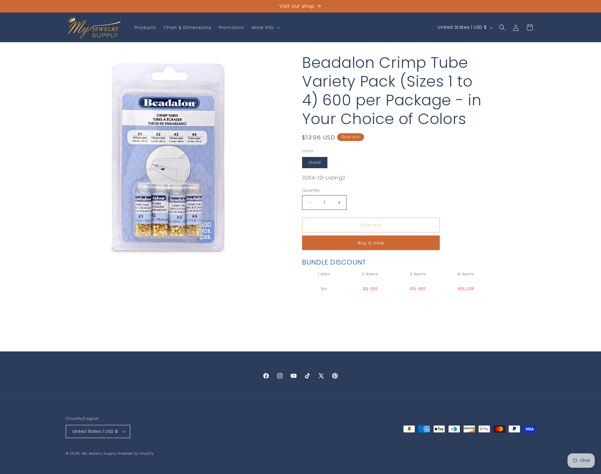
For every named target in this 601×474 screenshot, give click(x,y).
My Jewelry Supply (99, 453)
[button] (265, 27)
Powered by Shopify (135, 453)
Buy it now (371, 243)
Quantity (311, 190)
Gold (318, 163)
